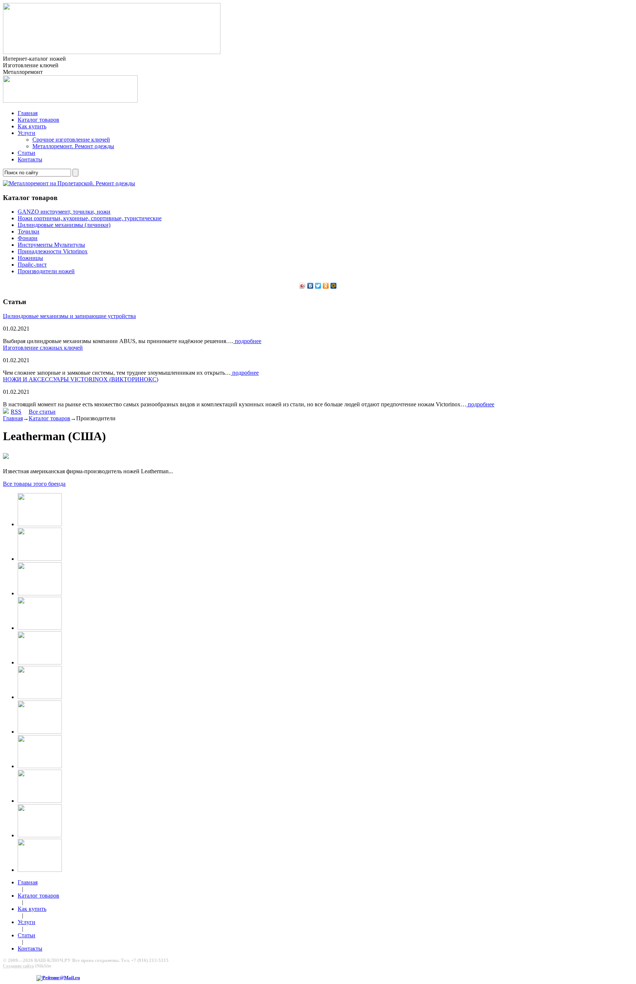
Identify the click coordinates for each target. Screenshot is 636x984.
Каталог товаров (38, 120)
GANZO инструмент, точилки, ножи (64, 211)
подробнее (247, 341)
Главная (28, 113)
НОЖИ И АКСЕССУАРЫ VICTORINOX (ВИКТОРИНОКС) (80, 379)
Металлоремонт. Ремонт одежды (73, 146)
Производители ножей (46, 271)
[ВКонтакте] (310, 285)
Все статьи (42, 412)
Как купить (32, 126)
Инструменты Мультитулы (51, 245)
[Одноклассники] (326, 285)
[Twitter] (318, 285)
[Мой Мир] (334, 285)
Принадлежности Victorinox (53, 251)
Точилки (28, 231)
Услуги (26, 133)
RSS (16, 412)
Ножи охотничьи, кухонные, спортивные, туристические (90, 218)
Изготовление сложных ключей (43, 348)
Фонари (28, 238)
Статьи (26, 153)
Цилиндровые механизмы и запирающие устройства (69, 316)
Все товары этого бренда (34, 484)
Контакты (30, 159)
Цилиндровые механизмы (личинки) (64, 225)
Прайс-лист (32, 264)
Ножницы (30, 258)
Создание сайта (18, 966)
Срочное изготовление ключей (71, 139)
